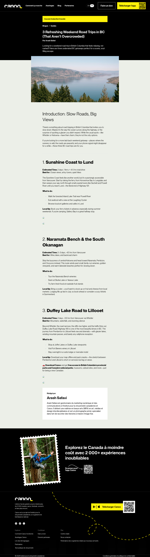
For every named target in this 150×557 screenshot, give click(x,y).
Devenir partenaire (44, 537)
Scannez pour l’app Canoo (71, 469)
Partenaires (69, 6)
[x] (24, 523)
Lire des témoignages (22, 541)
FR (92, 6)
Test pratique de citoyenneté (24, 548)
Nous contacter (66, 537)
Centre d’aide (65, 534)
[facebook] (20, 523)
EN (88, 6)
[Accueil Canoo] (13, 5)
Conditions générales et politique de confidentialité (119, 556)
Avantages (50, 6)
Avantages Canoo (21, 537)
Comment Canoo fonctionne (24, 534)
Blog (59, 6)
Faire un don (107, 5)
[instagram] (16, 523)
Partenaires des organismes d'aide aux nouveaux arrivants (79, 541)
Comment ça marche (34, 6)
